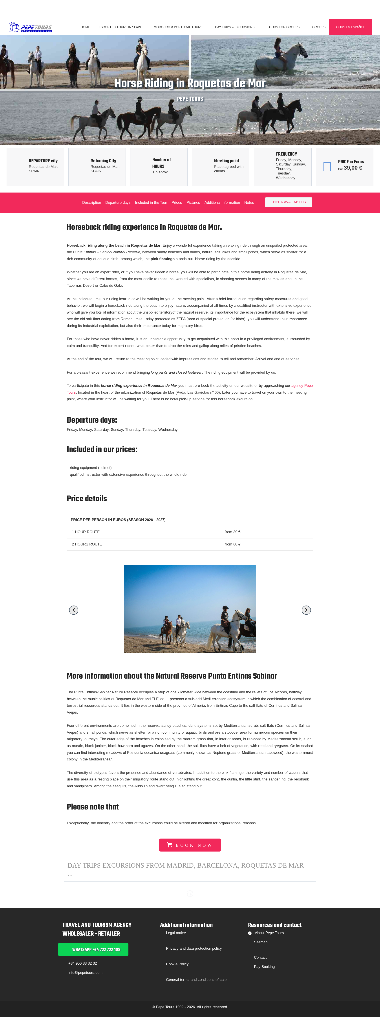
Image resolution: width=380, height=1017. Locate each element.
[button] (143, 27)
